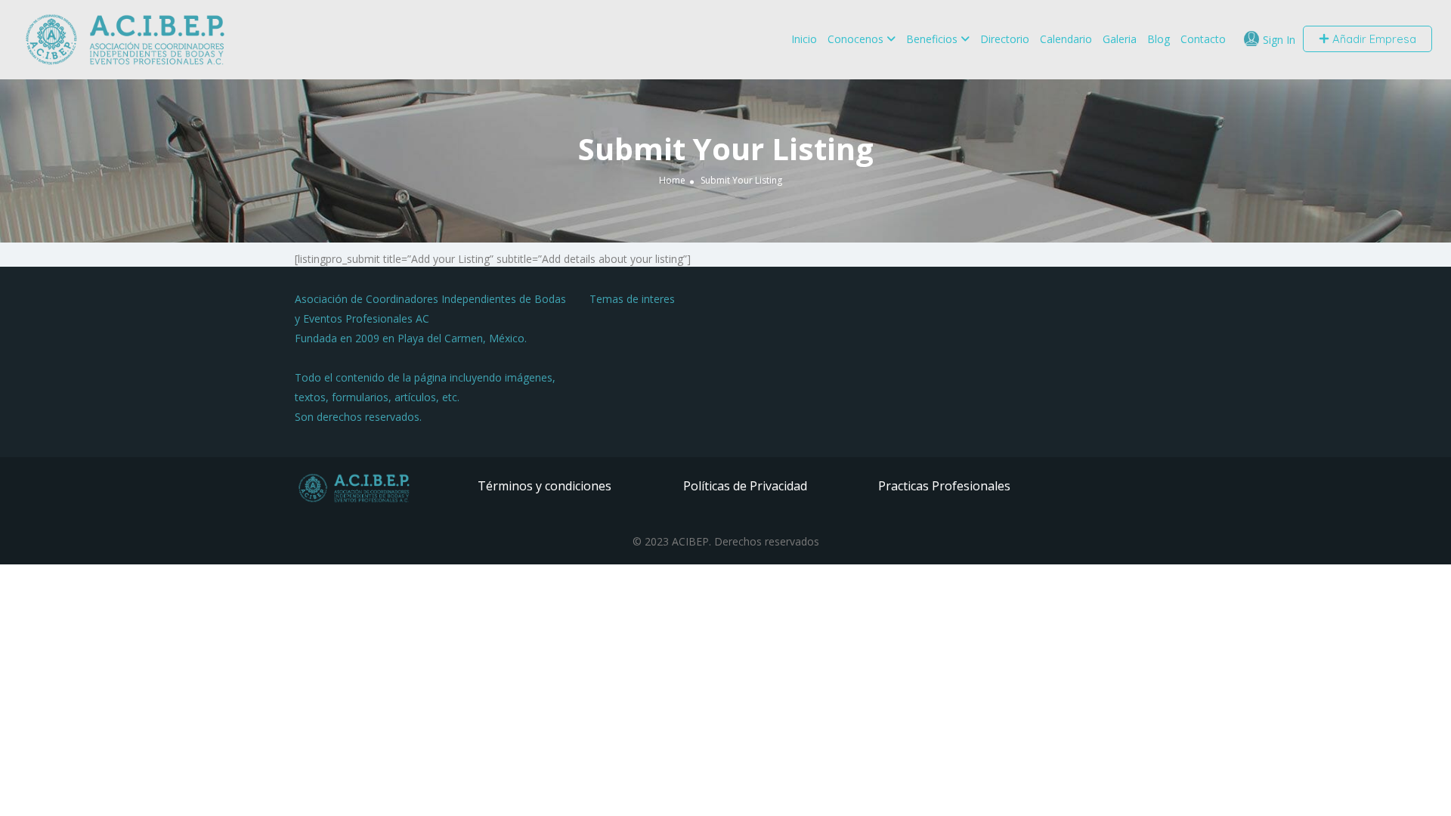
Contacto (1203, 39)
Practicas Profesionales (944, 486)
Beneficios (932, 39)
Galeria (1120, 39)
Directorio (1004, 39)
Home (672, 180)
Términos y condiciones (544, 486)
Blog (1158, 39)
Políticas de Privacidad (745, 486)
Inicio (804, 39)
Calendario (1066, 39)
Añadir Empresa (1372, 39)
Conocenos (855, 39)
